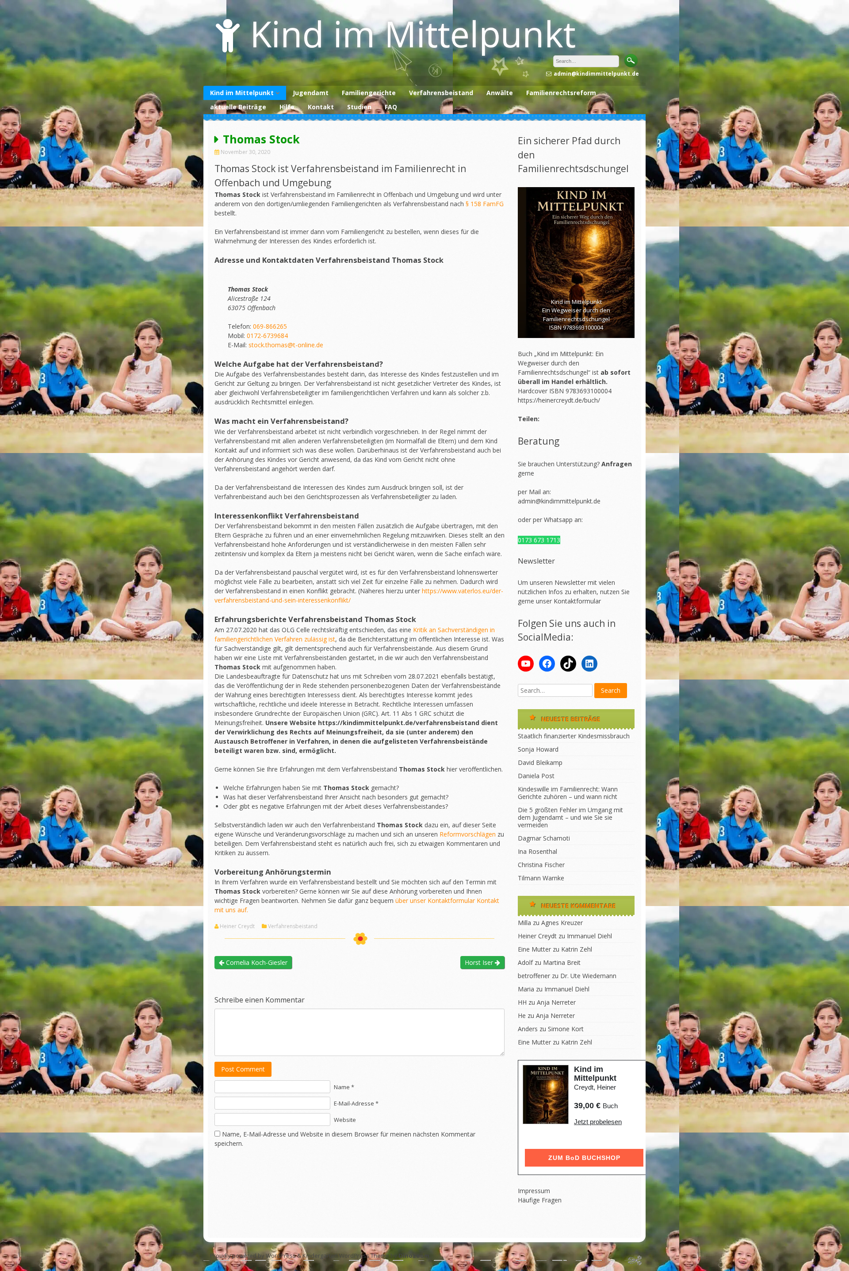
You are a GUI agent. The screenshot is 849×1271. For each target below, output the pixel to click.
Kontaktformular (577, 601)
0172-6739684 (267, 335)
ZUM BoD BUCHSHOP (584, 1157)
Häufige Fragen (540, 1200)
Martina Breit (562, 962)
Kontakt (321, 107)
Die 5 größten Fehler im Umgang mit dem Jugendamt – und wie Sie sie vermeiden (570, 817)
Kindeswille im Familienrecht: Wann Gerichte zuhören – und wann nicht (568, 793)
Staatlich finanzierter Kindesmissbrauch (574, 736)
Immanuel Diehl (589, 936)
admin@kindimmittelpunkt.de (559, 501)
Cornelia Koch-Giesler (255, 962)
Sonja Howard (538, 749)
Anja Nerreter (556, 1002)
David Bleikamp (540, 762)
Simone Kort (566, 1029)
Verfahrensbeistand (441, 92)
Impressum (534, 1191)
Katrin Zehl (576, 949)
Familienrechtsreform (561, 92)
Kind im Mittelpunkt (413, 33)
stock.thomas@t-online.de (286, 345)
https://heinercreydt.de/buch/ (559, 400)
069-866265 (270, 326)
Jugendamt (311, 92)
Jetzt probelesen (598, 1121)
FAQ (391, 107)
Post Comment (243, 1069)
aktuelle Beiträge (238, 107)
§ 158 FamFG (485, 204)
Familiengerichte (369, 92)
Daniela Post (536, 776)
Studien (359, 107)
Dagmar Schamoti (544, 838)
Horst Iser (480, 962)
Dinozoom (413, 1255)
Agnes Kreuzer (562, 922)
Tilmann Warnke (541, 878)
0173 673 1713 (539, 540)
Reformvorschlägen (468, 834)
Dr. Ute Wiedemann (588, 975)
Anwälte (499, 92)
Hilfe (286, 107)
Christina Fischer (541, 864)
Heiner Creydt (237, 926)
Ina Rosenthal (537, 851)
